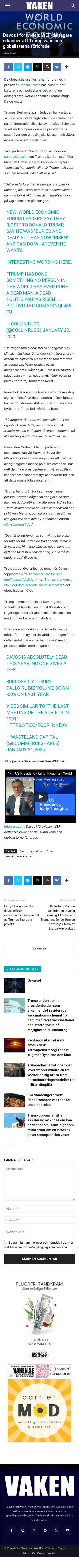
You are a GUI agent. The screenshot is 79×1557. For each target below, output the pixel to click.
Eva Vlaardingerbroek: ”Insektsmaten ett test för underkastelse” (49, 1100)
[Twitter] (18, 67)
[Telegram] (28, 67)
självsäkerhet (14, 525)
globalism (36, 851)
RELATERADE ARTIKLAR (23, 969)
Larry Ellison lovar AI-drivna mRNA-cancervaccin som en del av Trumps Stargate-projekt (21, 915)
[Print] (47, 67)
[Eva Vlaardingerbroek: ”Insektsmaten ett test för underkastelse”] (14, 1100)
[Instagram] (23, 1530)
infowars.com (14, 826)
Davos (23, 851)
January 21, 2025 (25, 749)
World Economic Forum (19, 856)
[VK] (57, 67)
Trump (50, 851)
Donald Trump (29, 85)
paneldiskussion (16, 157)
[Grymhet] (14, 985)
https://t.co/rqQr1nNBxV (37, 725)
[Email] (37, 67)
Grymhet (34, 980)
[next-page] (13, 1145)
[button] (7, 5)
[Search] (73, 5)
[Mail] (34, 1530)
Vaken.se (39, 948)
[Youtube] (67, 1530)
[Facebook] (8, 67)
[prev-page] (6, 1145)
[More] (66, 67)
